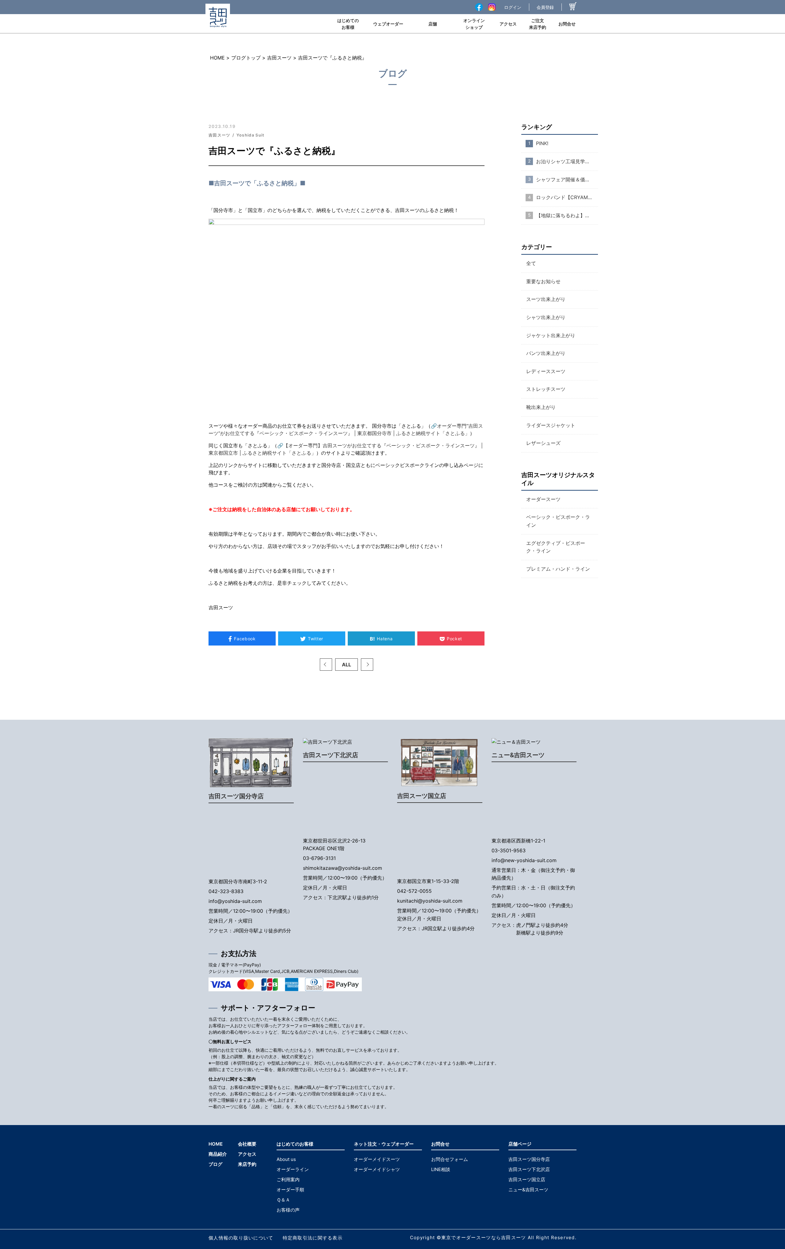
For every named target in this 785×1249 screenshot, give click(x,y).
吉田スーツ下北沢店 (330, 755)
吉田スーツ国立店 (421, 796)
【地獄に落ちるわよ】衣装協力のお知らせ (567, 215)
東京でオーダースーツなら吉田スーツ (483, 1237)
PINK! (542, 143)
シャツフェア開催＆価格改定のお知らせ (567, 179)
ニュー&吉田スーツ (518, 755)
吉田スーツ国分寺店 (236, 796)
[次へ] (367, 664)
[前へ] (326, 664)
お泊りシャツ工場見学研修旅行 (567, 161)
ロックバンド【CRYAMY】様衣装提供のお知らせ (567, 197)
